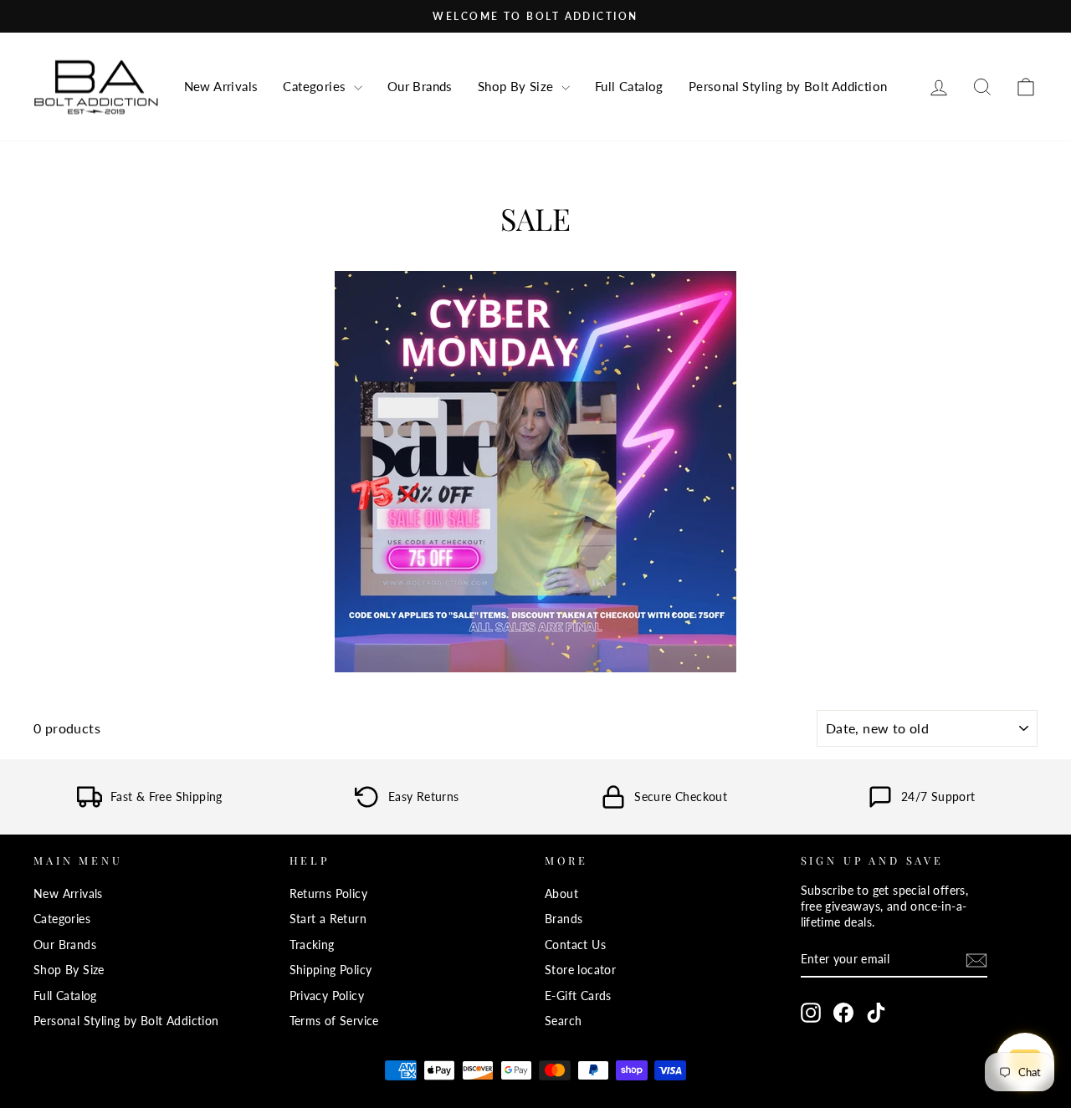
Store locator (580, 970)
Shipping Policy (331, 970)
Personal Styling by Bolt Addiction (788, 86)
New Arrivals (221, 86)
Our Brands (420, 86)
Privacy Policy (327, 996)
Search (563, 1021)
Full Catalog (629, 86)
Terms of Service (334, 1021)
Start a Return (328, 919)
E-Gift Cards (578, 996)
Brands (563, 919)
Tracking (312, 945)
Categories (316, 86)
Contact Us (575, 945)
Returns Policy (329, 894)
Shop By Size (517, 86)
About (561, 894)
